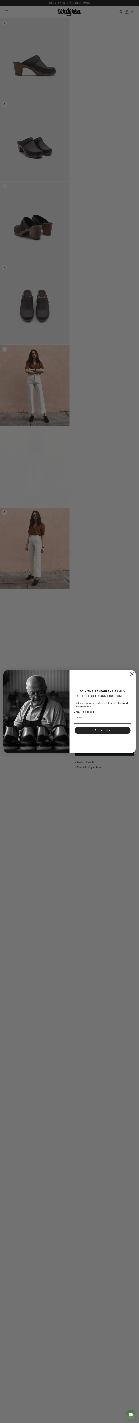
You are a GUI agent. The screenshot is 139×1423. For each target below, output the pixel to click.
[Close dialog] (132, 674)
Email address (84, 711)
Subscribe (102, 730)
